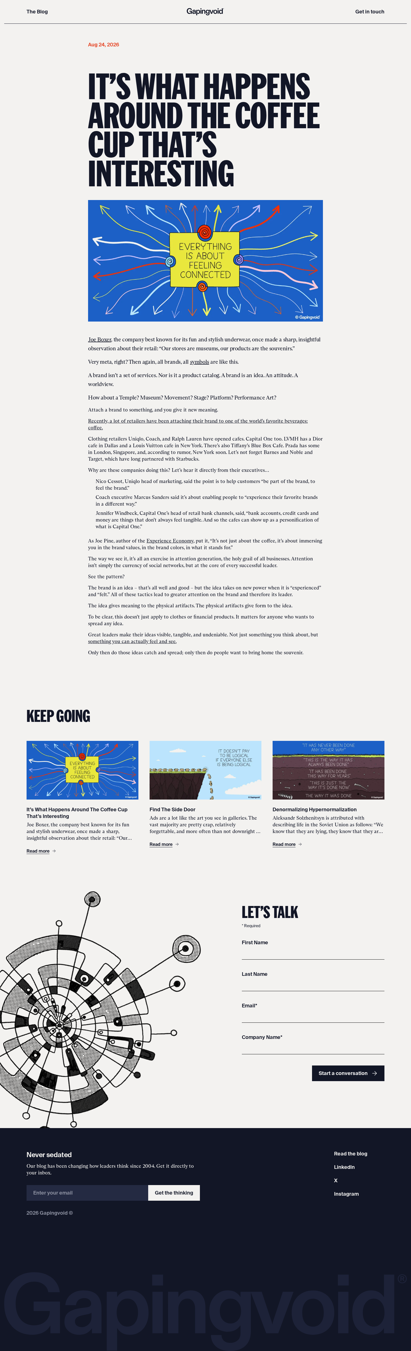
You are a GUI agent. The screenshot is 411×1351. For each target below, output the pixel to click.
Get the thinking (174, 1193)
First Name (255, 942)
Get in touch (369, 12)
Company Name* (262, 1037)
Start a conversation (343, 1073)
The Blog (37, 12)
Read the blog (350, 1154)
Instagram (346, 1194)
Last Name (255, 974)
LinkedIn (344, 1167)
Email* (249, 1006)
